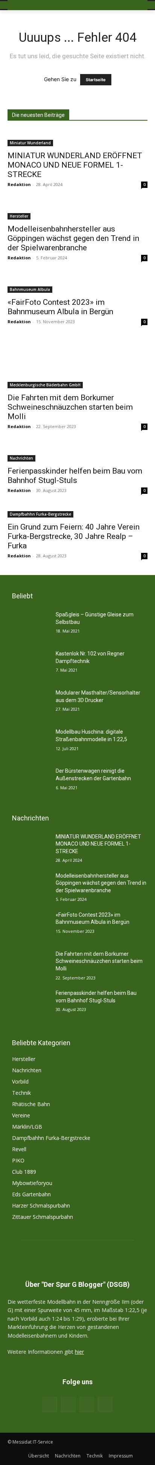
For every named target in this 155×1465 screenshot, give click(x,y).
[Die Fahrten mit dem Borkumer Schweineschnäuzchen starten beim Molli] (77, 364)
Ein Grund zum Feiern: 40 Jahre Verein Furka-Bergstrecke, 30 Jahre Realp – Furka (74, 536)
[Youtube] (105, 1404)
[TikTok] (86, 1404)
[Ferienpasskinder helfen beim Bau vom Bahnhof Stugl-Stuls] (77, 454)
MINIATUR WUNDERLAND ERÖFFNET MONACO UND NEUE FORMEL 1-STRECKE (75, 165)
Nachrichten (21, 458)
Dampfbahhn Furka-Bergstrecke (40, 514)
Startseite (96, 79)
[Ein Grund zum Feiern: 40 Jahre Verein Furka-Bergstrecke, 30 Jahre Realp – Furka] (77, 514)
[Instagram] (68, 1404)
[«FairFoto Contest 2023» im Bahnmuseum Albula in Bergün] (77, 285)
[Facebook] (50, 1404)
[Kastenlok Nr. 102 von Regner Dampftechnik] (29, 665)
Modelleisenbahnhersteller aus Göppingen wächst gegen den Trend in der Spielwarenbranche (73, 238)
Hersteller (19, 216)
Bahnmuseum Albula (30, 289)
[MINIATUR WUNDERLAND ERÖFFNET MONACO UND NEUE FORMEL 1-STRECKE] (77, 138)
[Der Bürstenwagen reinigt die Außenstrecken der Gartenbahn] (29, 782)
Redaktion (19, 184)
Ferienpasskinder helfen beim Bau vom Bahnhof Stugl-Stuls (75, 475)
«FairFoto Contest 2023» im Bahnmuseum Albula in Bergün (60, 307)
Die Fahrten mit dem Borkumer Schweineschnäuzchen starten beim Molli (70, 407)
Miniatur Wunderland (30, 142)
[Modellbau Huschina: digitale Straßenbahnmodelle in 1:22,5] (29, 743)
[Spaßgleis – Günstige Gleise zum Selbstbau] (29, 625)
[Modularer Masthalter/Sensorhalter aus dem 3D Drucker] (29, 704)
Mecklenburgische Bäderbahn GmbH (45, 384)
